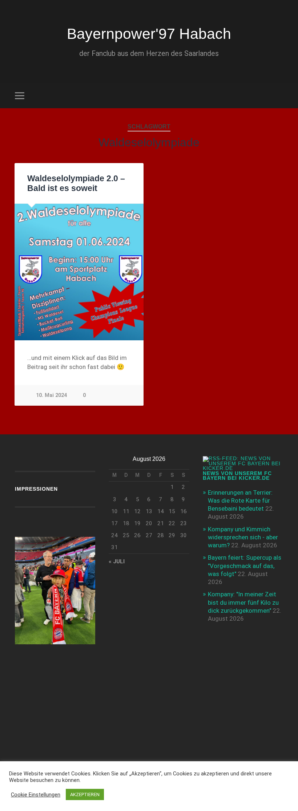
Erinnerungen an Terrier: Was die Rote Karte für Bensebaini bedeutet (240, 500)
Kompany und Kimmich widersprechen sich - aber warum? (243, 537)
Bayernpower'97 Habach (149, 33)
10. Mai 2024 (51, 395)
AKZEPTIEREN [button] (85, 794)
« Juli (117, 561)
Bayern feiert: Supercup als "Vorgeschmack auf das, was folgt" (244, 565)
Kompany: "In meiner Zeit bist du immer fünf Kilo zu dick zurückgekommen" (243, 602)
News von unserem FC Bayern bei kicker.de (237, 476)
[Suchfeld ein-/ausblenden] (278, 95)
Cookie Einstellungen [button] (35, 794)
